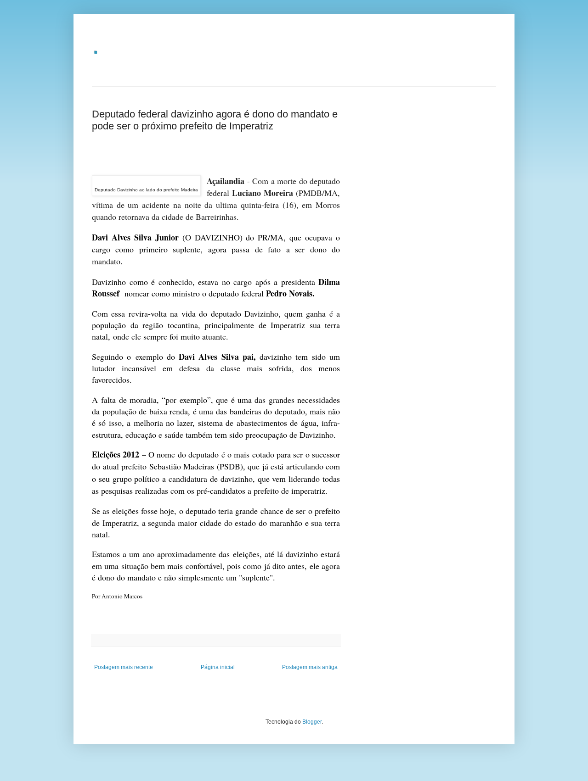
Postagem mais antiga (310, 667)
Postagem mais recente (123, 667)
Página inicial (218, 667)
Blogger (312, 722)
